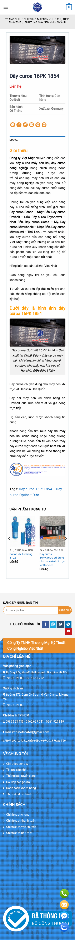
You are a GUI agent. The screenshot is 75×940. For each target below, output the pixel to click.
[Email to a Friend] (32, 125)
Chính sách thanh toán (21, 820)
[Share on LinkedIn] (44, 125)
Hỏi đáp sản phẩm (18, 782)
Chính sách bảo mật (19, 833)
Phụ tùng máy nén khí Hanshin (45, 22)
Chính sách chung (17, 814)
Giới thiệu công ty (17, 763)
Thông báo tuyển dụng (21, 775)
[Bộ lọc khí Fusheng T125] (22, 531)
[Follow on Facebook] (45, 624)
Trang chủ (12, 19)
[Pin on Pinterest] (38, 125)
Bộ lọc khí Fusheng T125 (21, 555)
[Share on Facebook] (19, 125)
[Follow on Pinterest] (68, 624)
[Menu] (5, 7)
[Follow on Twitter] (60, 624)
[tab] (37, 140)
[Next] (66, 547)
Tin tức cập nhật (17, 769)
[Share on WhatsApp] (13, 125)
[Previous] (9, 547)
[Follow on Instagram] (53, 624)
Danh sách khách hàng (21, 788)
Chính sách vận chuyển (21, 826)
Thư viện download (18, 794)
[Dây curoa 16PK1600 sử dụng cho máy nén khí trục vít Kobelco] (52, 531)
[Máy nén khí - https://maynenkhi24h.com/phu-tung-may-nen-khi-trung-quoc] (37, 7)
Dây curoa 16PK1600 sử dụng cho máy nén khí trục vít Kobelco (52, 559)
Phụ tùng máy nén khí (38, 19)
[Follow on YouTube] (68, 631)
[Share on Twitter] (25, 125)
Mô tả (14, 140)
